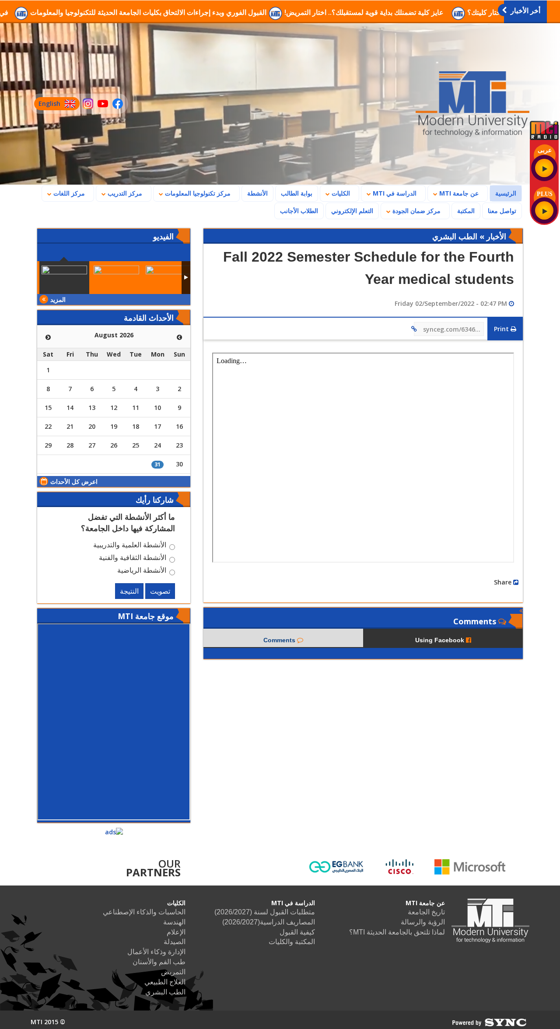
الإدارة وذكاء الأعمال (156, 952)
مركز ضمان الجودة (416, 210)
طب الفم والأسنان (159, 962)
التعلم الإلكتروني (352, 210)
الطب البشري (165, 992)
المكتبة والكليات (292, 941)
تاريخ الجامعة (426, 912)
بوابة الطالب (296, 193)
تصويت (160, 591)
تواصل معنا (502, 210)
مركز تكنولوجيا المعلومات (197, 193)
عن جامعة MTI (458, 193)
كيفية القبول (297, 932)
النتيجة (129, 591)
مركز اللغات (68, 193)
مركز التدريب (124, 193)
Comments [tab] (280, 640)
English (47, 104)
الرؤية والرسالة (423, 922)
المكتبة (466, 210)
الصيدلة (175, 941)
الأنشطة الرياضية (141, 571)
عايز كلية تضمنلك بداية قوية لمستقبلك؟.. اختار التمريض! (407, 12)
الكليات (340, 193)
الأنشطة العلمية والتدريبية (129, 546)
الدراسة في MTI (393, 193)
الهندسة (174, 922)
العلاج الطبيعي (165, 982)
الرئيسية (503, 193)
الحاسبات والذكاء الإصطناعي (144, 912)
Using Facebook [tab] (440, 640)
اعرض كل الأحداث (74, 481)
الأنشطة (257, 193)
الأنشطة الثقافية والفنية (132, 558)
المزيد (58, 299)
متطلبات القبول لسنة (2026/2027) (264, 912)
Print (502, 329)
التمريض (173, 972)
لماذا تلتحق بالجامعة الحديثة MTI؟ (397, 932)
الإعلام (176, 932)
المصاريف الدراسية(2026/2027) (268, 922)
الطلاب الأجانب (296, 210)
